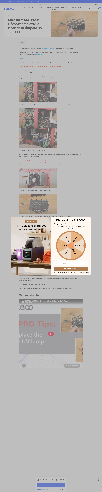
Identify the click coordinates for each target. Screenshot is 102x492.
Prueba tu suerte (71, 269)
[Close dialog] (88, 219)
